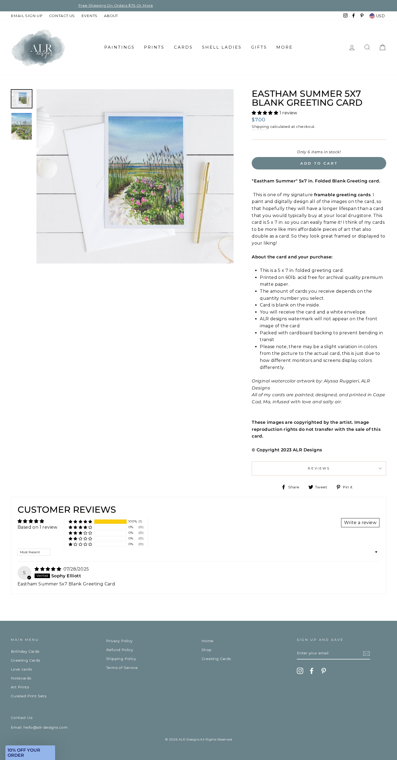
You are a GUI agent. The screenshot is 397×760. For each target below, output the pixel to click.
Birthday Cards (25, 651)
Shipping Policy (121, 658)
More (284, 47)
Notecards (21, 678)
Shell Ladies (222, 47)
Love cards (21, 669)
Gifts (259, 47)
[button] (265, 112)
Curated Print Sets (28, 696)
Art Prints (20, 687)
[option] (198, 6)
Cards (183, 47)
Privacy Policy (119, 641)
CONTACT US (62, 16)
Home (207, 641)
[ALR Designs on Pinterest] (323, 671)
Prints (154, 47)
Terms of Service (122, 667)
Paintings (119, 47)
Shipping (260, 126)
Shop (206, 650)
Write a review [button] (360, 522)
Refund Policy (119, 650)
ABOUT (111, 16)
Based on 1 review (38, 527)
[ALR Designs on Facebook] (311, 671)
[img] (48, 569)
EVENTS (89, 16)
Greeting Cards (25, 660)
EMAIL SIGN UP (26, 16)
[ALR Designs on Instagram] (300, 671)
